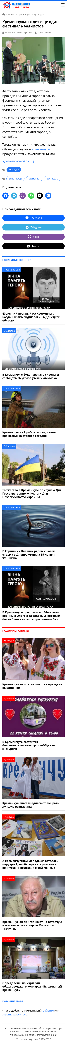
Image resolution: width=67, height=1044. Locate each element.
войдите (48, 1010)
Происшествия (12, 269)
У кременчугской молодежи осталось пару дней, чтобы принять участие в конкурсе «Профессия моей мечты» (30, 864)
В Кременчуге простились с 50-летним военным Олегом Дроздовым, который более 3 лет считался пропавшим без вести (31, 615)
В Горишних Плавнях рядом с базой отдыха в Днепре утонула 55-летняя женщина (28, 554)
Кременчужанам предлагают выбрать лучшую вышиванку (30, 804)
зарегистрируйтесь (14, 1014)
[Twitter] (40, 196)
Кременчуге (41, 149)
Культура (14, 169)
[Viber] (22, 196)
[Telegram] (14, 196)
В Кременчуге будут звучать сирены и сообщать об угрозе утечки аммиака (30, 376)
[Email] (48, 196)
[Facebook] (5, 196)
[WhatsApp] (31, 196)
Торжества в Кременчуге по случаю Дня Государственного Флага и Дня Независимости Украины (32, 493)
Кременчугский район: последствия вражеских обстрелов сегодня (29, 434)
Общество (9, 330)
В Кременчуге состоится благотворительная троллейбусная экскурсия (28, 745)
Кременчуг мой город (18, 161)
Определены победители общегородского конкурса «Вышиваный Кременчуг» (32, 986)
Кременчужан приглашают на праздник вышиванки (32, 686)
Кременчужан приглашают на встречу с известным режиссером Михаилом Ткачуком (32, 925)
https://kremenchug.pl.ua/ (43, 1034)
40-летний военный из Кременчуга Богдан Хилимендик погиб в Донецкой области (31, 317)
